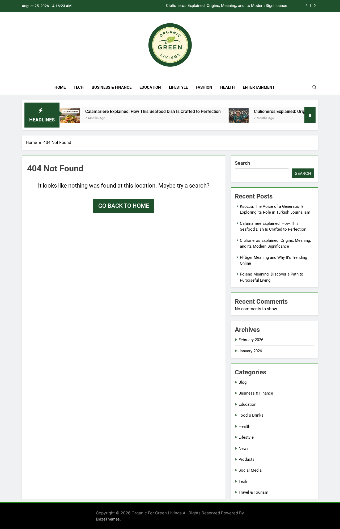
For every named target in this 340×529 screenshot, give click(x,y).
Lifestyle (178, 87)
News (244, 448)
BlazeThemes (108, 519)
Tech (79, 87)
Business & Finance (111, 87)
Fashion (204, 87)
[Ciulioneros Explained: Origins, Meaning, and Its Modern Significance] (230, 118)
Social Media (250, 470)
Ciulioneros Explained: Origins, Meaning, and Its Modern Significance (226, 6)
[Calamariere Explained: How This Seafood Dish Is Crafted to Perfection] (61, 118)
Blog (242, 382)
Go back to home (123, 205)
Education (150, 87)
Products (246, 459)
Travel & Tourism (253, 492)
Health (227, 87)
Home (60, 87)
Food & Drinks (251, 415)
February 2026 (251, 339)
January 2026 (250, 351)
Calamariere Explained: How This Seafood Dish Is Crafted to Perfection (144, 111)
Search (242, 163)
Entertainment (259, 87)
